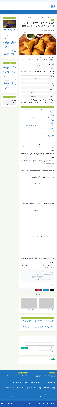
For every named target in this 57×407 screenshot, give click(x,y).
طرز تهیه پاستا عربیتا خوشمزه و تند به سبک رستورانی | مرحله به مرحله (35, 117)
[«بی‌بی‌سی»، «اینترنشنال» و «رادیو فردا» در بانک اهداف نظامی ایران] (13, 36)
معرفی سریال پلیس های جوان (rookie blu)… (23, 395)
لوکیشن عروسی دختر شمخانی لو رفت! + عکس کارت (6, 83)
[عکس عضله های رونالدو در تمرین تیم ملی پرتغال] (13, 68)
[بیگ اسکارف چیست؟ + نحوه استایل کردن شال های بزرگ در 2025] (51, 128)
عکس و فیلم (23, 11)
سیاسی (39, 11)
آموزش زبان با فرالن (13, 102)
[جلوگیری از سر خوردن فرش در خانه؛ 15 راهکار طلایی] (26, 323)
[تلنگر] (53, 6)
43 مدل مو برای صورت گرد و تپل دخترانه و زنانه (49, 327)
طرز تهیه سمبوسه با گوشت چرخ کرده (46, 67)
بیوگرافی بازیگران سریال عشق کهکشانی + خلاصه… (9, 383)
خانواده (45, 17)
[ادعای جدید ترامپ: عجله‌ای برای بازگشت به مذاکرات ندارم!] (13, 43)
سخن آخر (51, 68)
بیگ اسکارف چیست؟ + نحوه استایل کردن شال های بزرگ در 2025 (36, 125)
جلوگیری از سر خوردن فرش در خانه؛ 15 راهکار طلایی (26, 327)
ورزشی (28, 11)
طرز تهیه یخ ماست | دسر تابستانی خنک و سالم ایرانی (38, 327)
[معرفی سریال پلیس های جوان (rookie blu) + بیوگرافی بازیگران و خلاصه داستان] (22, 390)
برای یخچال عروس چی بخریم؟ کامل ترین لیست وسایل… (6, 48)
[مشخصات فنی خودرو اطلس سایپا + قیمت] (22, 378)
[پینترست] (38, 290)
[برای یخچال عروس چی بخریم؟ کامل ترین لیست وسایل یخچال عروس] (13, 49)
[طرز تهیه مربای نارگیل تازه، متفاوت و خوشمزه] (13, 55)
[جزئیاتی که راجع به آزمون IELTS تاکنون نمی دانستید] (49, 390)
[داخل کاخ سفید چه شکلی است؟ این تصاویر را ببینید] (13, 73)
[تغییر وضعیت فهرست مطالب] (52, 64)
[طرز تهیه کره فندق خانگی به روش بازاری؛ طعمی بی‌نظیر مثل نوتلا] (51, 112)
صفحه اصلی (54, 11)
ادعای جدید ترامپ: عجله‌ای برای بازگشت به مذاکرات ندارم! (6, 42)
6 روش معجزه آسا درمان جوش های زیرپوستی (6, 78)
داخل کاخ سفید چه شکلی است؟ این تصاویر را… (6, 72)
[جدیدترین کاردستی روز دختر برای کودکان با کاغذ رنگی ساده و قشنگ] (8, 390)
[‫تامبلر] (41, 290)
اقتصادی (44, 11)
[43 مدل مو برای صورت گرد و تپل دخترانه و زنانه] (49, 323)
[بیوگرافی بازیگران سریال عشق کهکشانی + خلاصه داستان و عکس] (8, 378)
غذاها (52, 284)
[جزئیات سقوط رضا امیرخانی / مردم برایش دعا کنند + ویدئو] (49, 378)
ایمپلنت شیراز (14, 100)
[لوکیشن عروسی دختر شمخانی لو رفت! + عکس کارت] (13, 84)
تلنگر (50, 57)
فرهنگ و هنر (33, 11)
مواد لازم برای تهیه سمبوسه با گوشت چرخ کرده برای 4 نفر (43, 65)
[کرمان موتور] (37, 294)
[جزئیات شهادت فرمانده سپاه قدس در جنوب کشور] (35, 390)
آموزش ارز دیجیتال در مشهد (11, 104)
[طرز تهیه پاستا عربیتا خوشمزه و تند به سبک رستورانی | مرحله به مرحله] (51, 120)
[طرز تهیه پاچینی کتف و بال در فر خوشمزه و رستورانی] (51, 136)
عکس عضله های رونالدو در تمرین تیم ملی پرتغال (6, 67)
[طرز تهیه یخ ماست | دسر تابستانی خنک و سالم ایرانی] (38, 323)
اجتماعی (49, 11)
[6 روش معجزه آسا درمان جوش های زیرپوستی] (13, 78)
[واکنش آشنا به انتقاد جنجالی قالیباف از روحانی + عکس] (35, 378)
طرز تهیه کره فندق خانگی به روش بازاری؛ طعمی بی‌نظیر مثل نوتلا (36, 109)
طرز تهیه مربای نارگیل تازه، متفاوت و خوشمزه (6, 54)
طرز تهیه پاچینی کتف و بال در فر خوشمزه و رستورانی (38, 133)
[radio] (42, 277)
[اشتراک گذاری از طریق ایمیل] (36, 290)
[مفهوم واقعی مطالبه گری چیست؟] (13, 89)
